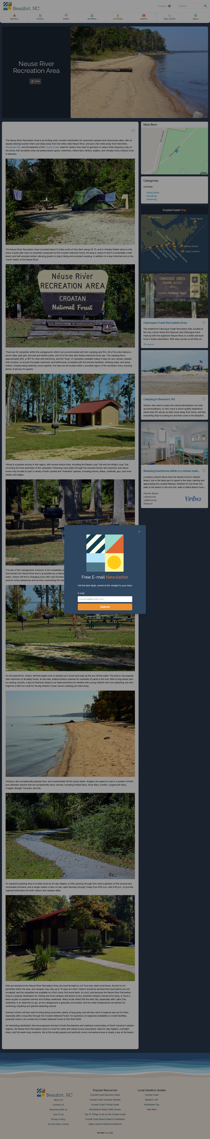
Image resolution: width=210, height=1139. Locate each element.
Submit (105, 607)
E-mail (81, 593)
